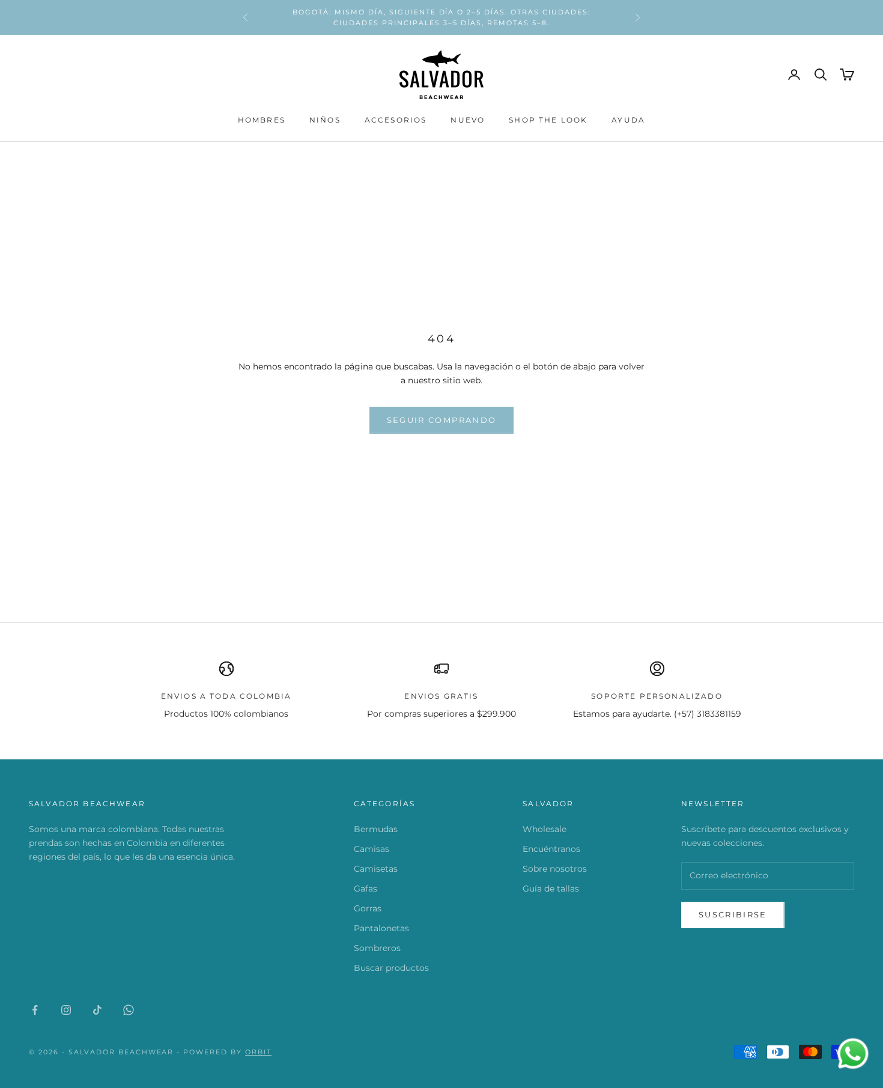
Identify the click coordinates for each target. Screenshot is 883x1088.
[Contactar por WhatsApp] (853, 1054)
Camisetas (376, 868)
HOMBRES (261, 119)
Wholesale (544, 829)
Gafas (365, 888)
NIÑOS (325, 119)
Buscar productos (391, 967)
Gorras (367, 908)
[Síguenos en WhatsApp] (129, 1010)
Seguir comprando (441, 420)
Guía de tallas (551, 888)
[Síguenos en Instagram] (66, 1010)
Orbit (258, 1052)
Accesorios (396, 119)
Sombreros (377, 948)
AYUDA (628, 119)
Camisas (371, 848)
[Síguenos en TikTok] (97, 1010)
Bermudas (376, 829)
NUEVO (468, 119)
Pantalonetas (381, 928)
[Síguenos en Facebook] (35, 1010)
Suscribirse (733, 914)
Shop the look (548, 119)
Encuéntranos (551, 848)
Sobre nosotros (555, 868)
